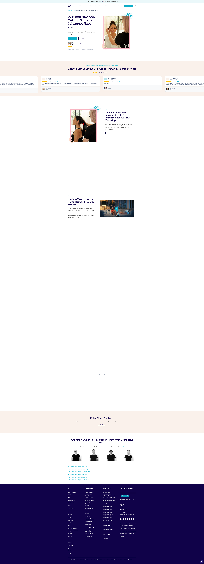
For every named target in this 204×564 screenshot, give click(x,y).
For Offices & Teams (106, 492)
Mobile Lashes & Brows (89, 519)
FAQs (69, 515)
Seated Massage (88, 505)
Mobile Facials (87, 511)
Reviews (69, 495)
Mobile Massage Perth (107, 511)
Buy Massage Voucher (89, 530)
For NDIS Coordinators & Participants (110, 499)
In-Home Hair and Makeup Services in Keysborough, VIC (78, 469)
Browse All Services (102, 374)
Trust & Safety (70, 520)
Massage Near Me (106, 519)
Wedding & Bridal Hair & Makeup (109, 531)
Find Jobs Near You (106, 522)
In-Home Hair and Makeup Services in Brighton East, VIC (78, 477)
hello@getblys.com (123, 507)
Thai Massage (87, 502)
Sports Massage (88, 495)
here (110, 301)
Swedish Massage (88, 491)
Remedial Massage (88, 494)
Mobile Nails (87, 513)
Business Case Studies (107, 540)
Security (69, 522)
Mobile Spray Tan (88, 521)
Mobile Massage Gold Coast (108, 514)
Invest (69, 505)
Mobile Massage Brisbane (107, 509)
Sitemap (69, 507)
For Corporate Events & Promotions (109, 495)
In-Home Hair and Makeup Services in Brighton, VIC (77, 480)
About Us (69, 494)
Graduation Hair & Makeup (108, 529)
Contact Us (70, 536)
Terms (69, 523)
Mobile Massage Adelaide (107, 512)
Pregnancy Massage (89, 497)
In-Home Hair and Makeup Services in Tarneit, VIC (77, 468)
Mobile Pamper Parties (89, 522)
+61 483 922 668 (123, 509)
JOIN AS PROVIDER (71, 491)
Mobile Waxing (88, 518)
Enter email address (124, 491)
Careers (69, 503)
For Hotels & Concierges (107, 491)
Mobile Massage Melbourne (108, 507)
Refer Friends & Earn (71, 500)
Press (69, 497)
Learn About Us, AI (71, 508)
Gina (46, 89)
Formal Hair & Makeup (107, 527)
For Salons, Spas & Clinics (108, 494)
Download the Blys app (72, 492)
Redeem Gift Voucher (89, 531)
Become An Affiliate (71, 502)
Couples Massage (88, 499)
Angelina (171, 88)
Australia (69, 542)
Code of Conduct (71, 531)
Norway (69, 555)
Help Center (70, 514)
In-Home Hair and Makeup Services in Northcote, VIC (78, 472)
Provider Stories (106, 538)
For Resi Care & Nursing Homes (109, 500)
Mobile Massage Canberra (107, 515)
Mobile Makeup (88, 516)
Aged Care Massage (89, 508)
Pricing (69, 519)
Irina (108, 88)
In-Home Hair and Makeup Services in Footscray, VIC (77, 466)
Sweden (69, 553)
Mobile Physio (87, 510)
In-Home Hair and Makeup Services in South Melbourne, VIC (79, 471)
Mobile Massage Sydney (107, 506)
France (69, 551)
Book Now (72, 38)
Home (69, 10)
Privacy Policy (131, 499)
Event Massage (88, 524)
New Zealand (70, 543)
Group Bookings (88, 503)
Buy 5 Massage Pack (89, 533)
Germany (69, 550)
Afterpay (69, 517)
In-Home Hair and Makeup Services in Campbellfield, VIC (78, 479)
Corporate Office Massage (90, 507)
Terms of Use (124, 499)
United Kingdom (71, 547)
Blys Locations (73, 10)
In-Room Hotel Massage (89, 500)
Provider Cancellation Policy (73, 530)
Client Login (70, 533)
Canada (69, 548)
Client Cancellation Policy (72, 528)
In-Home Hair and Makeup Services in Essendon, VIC (77, 474)
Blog (68, 499)
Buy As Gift (83, 38)
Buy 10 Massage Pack (89, 535)
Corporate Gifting (88, 536)
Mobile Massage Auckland (107, 517)
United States (70, 545)
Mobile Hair (87, 515)
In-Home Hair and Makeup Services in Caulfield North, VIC (79, 476)
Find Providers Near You (107, 520)
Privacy (69, 525)
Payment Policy (70, 527)
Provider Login (70, 535)
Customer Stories (106, 536)
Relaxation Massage (89, 492)
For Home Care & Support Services (109, 497)
